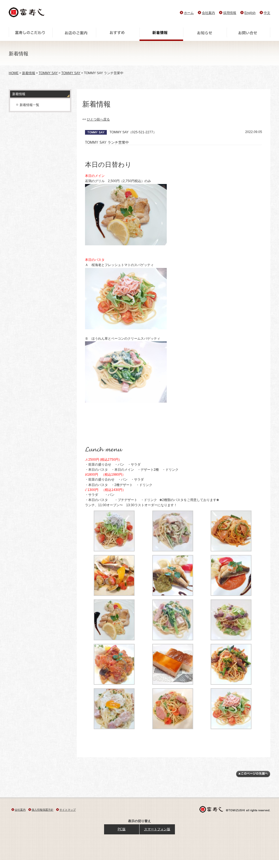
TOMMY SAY (48, 73)
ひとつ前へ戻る (98, 119)
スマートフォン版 (157, 829)
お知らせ (205, 34)
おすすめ (118, 34)
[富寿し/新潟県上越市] (27, 13)
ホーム (189, 13)
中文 (267, 13)
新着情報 (161, 34)
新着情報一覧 (29, 105)
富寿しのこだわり (30, 34)
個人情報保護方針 (42, 809)
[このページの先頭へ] (253, 776)
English (250, 13)
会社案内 (208, 13)
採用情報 (229, 13)
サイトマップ (67, 809)
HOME (14, 73)
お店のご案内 (74, 34)
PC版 (122, 829)
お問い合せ (248, 34)
